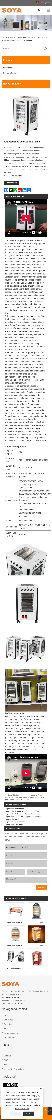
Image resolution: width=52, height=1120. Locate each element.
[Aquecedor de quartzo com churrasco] (36, 933)
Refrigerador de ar (10, 73)
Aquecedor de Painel (14, 814)
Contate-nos (9, 1037)
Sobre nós (8, 1020)
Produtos (11, 37)
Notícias (7, 1029)
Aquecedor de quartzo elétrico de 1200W (16, 922)
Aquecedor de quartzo (38, 37)
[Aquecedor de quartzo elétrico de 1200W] (15, 910)
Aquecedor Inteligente (14, 819)
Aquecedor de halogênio (15, 809)
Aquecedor (22, 37)
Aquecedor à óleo (32, 814)
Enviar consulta (11, 183)
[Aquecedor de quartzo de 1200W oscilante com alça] (36, 910)
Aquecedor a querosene (15, 822)
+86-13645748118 (12, 997)
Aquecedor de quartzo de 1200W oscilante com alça (37, 922)
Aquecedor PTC (32, 811)
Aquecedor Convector (14, 816)
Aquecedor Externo (33, 816)
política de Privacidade (14, 1069)
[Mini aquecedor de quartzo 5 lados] (15, 957)
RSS (6, 1060)
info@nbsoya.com (15, 1003)
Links (6, 1051)
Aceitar (28, 1114)
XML (6, 1065)
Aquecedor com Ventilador (16, 824)
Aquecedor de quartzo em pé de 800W (16, 945)
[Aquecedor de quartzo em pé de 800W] (15, 933)
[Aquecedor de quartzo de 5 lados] (26, 115)
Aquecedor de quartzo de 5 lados (18, 41)
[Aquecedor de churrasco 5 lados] (36, 957)
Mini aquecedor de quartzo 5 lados (16, 968)
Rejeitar (16, 1114)
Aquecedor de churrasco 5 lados (37, 968)
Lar (3, 37)
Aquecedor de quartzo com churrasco (37, 945)
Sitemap (7, 1056)
